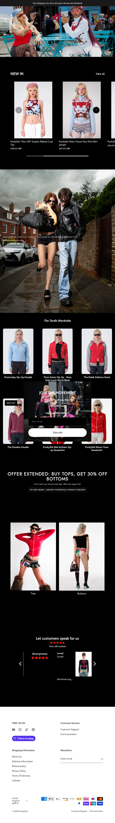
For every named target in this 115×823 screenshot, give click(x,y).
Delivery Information (22, 761)
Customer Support (69, 729)
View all (100, 73)
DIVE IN (15, 243)
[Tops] (33, 557)
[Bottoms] (82, 557)
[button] (54, 51)
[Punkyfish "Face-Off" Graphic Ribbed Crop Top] (33, 110)
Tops (33, 593)
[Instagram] (20, 729)
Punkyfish (23, 811)
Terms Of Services (21, 775)
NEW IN (17, 73)
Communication (68, 734)
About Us (17, 756)
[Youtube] (13, 729)
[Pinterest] (33, 729)
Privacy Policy (19, 771)
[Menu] (5, 20)
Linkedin (16, 780)
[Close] (87, 385)
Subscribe (57, 432)
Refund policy (19, 766)
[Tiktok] (26, 729)
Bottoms (81, 593)
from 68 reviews (57, 646)
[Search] (102, 20)
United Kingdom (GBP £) (16, 800)
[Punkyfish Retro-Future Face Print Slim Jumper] (82, 110)
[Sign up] (101, 758)
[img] (57, 643)
